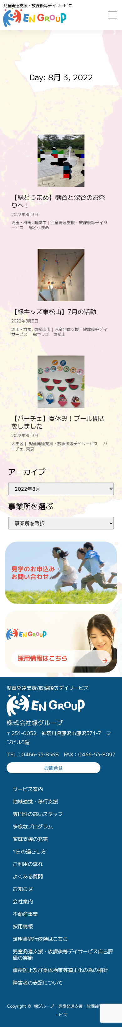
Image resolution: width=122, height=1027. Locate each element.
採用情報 (23, 926)
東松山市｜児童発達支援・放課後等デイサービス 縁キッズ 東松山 (59, 331)
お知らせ (23, 888)
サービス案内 (28, 789)
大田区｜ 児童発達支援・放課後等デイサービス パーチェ (59, 445)
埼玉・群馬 (21, 222)
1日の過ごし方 (29, 851)
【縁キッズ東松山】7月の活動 (53, 311)
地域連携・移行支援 (35, 801)
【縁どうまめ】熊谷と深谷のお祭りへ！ (58, 201)
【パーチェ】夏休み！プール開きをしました (58, 422)
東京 (30, 449)
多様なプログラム (33, 826)
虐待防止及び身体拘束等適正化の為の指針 (60, 970)
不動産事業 (25, 913)
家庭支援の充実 (30, 839)
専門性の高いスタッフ (38, 814)
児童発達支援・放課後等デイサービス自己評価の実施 (63, 954)
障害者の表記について (38, 982)
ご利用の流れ (28, 863)
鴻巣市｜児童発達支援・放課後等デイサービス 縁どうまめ (59, 224)
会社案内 (23, 901)
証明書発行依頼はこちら (40, 938)
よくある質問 (28, 876)
